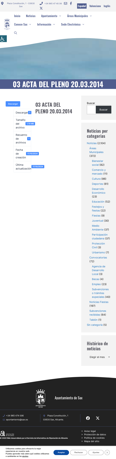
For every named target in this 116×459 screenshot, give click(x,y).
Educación (98, 201)
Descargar (13, 104)
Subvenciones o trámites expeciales (100, 293)
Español (82, 6)
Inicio (17, 16)
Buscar (91, 103)
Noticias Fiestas (98, 301)
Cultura (96, 178)
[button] (15, 33)
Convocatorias (98, 257)
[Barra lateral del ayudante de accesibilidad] (3, 38)
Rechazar (78, 452)
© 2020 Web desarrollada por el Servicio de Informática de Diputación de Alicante (34, 438)
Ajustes (96, 452)
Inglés (107, 6)
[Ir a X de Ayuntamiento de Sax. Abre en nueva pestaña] (97, 418)
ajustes (25, 456)
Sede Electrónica (70, 24)
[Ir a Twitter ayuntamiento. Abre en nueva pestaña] (41, 8)
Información (44, 24)
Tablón (93, 319)
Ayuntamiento (49, 16)
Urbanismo (98, 252)
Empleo (96, 284)
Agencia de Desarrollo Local (98, 270)
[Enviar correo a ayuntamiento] (65, 3)
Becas (95, 279)
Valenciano (95, 6)
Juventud (97, 220)
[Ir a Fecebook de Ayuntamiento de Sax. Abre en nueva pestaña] (88, 418)
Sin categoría (95, 324)
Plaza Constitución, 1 (57, 415)
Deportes (97, 183)
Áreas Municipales (77, 16)
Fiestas (96, 215)
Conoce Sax (20, 24)
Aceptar (61, 452)
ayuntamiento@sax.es (17, 419)
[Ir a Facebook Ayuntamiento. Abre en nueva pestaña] (71, 3)
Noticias (31, 16)
